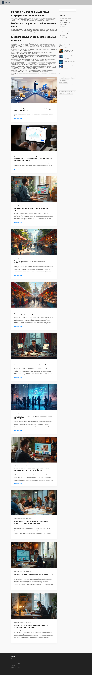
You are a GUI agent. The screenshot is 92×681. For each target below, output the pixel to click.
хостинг (73, 78)
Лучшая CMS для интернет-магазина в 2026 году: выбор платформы (32, 110)
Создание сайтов (63, 24)
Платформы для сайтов (65, 22)
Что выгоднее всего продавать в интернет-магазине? (30, 262)
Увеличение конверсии (64, 33)
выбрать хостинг (62, 93)
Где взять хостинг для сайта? (70, 61)
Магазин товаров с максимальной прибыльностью (33, 574)
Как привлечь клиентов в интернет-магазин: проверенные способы (31, 209)
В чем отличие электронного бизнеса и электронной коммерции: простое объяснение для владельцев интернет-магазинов (34, 158)
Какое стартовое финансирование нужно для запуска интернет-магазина (31, 626)
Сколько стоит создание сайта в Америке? (30, 365)
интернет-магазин (62, 91)
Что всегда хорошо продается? (25, 314)
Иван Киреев (17, 106)
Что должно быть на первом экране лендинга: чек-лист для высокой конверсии (70, 45)
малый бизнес (70, 89)
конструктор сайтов (62, 89)
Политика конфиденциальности (19, 663)
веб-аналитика (69, 93)
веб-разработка (62, 87)
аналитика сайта (67, 78)
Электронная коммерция (65, 31)
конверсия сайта (65, 80)
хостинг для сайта (62, 95)
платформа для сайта (71, 91)
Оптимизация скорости (65, 20)
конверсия (61, 78)
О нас (12, 658)
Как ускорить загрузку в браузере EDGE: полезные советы (69, 51)
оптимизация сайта (62, 84)
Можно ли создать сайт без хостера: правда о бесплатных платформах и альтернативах (70, 66)
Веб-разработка (63, 37)
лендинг (73, 76)
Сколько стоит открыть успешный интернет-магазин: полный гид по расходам (31, 522)
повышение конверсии (71, 87)
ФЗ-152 (13, 665)
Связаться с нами (15, 667)
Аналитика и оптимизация (65, 18)
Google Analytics (71, 84)
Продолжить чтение (18, 118)
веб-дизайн (61, 76)
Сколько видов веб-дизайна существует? (69, 56)
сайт (60, 80)
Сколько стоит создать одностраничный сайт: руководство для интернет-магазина (31, 469)
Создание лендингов (64, 28)
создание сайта (68, 76)
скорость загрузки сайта (63, 82)
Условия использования (17, 661)
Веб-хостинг (62, 26)
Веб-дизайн (62, 35)
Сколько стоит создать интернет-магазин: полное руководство (33, 417)
